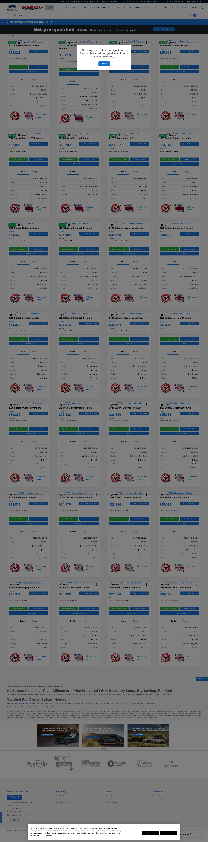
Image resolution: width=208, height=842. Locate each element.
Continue (104, 64)
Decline (150, 833)
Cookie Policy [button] (94, 833)
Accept (168, 833)
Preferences (133, 833)
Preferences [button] (48, 835)
